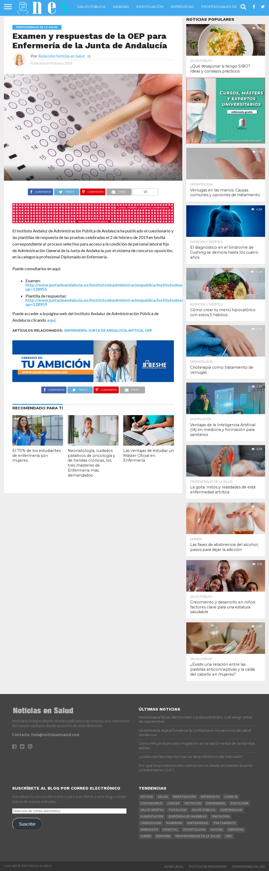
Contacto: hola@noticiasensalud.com (45, 734)
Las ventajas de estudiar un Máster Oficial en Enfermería (148, 455)
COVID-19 (230, 797)
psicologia (178, 810)
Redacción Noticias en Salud (61, 56)
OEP (148, 330)
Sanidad (121, 6)
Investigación (149, 6)
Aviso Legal (174, 866)
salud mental (152, 810)
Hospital (170, 829)
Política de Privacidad (208, 866)
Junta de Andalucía (107, 330)
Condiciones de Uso (248, 866)
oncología (221, 816)
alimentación (152, 816)
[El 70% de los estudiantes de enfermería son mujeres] (37, 443)
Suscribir (27, 824)
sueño (146, 836)
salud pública (203, 810)
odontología (194, 829)
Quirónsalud (231, 810)
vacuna (216, 829)
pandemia (174, 823)
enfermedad (197, 823)
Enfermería (75, 330)
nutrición (193, 803)
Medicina (163, 836)
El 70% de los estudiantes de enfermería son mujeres (36, 455)
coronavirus (151, 803)
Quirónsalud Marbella (187, 816)
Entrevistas (182, 6)
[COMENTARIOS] (145, 190)
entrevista (210, 797)
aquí (51, 319)
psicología (239, 803)
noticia (135, 330)
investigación (184, 797)
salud (163, 797)
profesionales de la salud (197, 836)
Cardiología (151, 823)
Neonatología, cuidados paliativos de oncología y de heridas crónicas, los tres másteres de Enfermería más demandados (91, 463)
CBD (228, 836)
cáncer (173, 803)
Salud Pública (91, 6)
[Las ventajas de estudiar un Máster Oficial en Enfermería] (148, 443)
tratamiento (224, 823)
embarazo (149, 829)
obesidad (236, 829)
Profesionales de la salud (228, 6)
